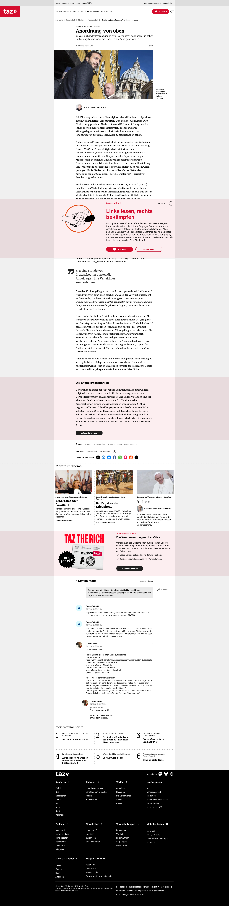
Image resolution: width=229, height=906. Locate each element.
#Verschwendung (130, 444)
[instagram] (172, 775)
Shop (57, 873)
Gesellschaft (70, 20)
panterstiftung (153, 803)
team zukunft (91, 830)
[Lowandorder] (79, 645)
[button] (172, 11)
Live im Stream (123, 838)
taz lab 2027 (121, 845)
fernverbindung (62, 834)
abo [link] (145, 3)
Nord (57, 811)
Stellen (119, 799)
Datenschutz (132, 890)
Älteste (150, 581)
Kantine (58, 869)
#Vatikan (88, 444)
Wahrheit (59, 815)
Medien (81, 20)
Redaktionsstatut (134, 887)
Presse (119, 803)
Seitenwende (160, 890)
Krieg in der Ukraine (94, 788)
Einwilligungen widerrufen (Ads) (130, 894)
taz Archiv (151, 842)
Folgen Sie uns (151, 774)
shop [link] (78, 3)
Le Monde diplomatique (157, 838)
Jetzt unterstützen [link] (89, 433)
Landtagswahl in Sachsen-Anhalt (97, 794)
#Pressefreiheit (100, 444)
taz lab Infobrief (93, 841)
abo (148, 788)
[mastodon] (160, 775)
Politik (58, 788)
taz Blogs (151, 831)
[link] (64, 11)
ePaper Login (92, 872)
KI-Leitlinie (167, 887)
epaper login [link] (167, 3)
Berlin (58, 807)
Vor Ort (119, 834)
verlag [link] (57, 3)
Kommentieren (92, 451)
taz (62, 774)
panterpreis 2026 (154, 807)
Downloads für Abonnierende (99, 876)
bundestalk (60, 830)
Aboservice (91, 868)
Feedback (90, 864)
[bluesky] (166, 775)
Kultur (58, 799)
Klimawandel (91, 799)
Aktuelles (120, 788)
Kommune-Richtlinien (152, 887)
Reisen (58, 865)
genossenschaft (154, 792)
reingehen (59, 849)
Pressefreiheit (93, 20)
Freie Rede (60, 845)
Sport (57, 803)
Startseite (59, 20)
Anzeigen (59, 877)
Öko (57, 792)
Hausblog (120, 792)
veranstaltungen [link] (68, 3)
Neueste (143, 581)
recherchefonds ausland (157, 799)
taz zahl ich (151, 796)
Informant (120, 890)
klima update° (61, 838)
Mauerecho (60, 841)
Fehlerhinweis (105, 451)
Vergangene (121, 841)
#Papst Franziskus (115, 444)
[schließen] (171, 203)
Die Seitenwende (123, 796)
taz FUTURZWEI (154, 835)
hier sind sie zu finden (103, 595)
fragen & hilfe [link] (87, 3)
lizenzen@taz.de (72, 890)
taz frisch (90, 834)
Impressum (143, 890)
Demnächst (121, 830)
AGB (151, 890)
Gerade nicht (163, 203)
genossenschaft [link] (154, 3)
